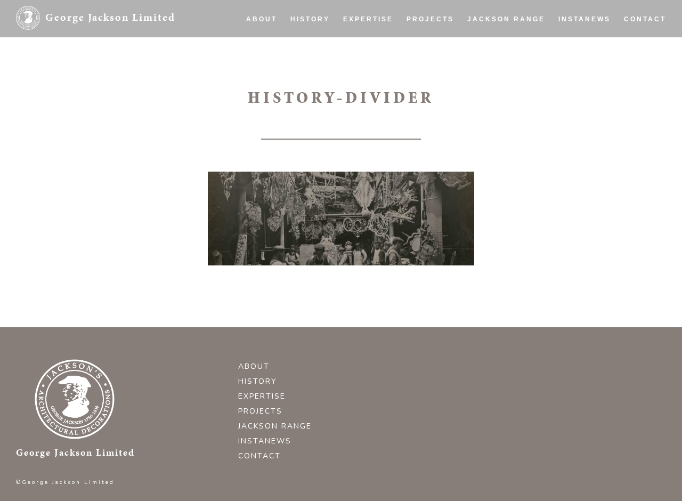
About (261, 19)
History (310, 19)
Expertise (368, 19)
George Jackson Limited (110, 17)
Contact (645, 19)
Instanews (584, 19)
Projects (430, 19)
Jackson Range (506, 19)
